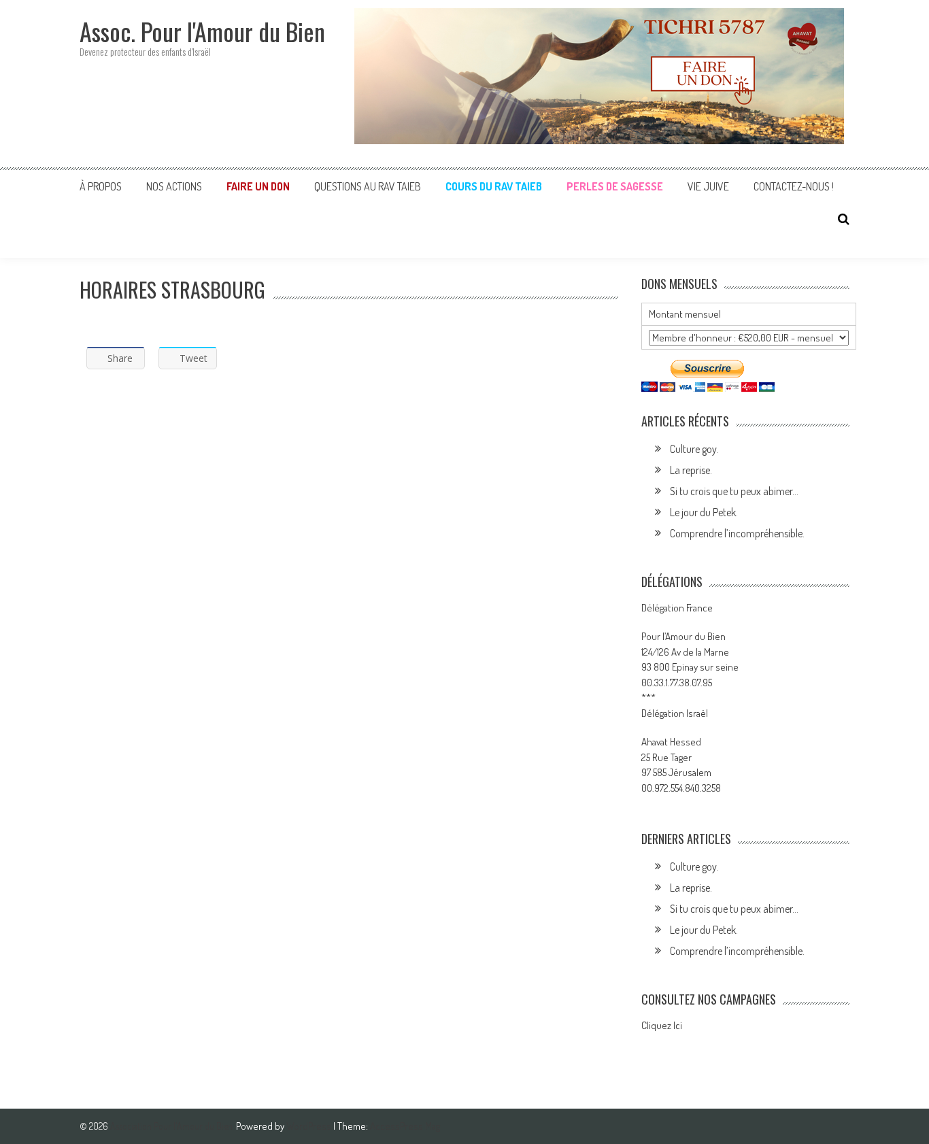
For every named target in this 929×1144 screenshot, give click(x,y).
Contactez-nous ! (794, 186)
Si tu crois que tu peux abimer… (734, 491)
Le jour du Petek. (704, 512)
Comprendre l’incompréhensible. (737, 533)
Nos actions (174, 186)
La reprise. (691, 470)
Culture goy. (694, 449)
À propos (101, 186)
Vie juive (708, 186)
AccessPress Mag (405, 1126)
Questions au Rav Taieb (367, 186)
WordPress (309, 1126)
